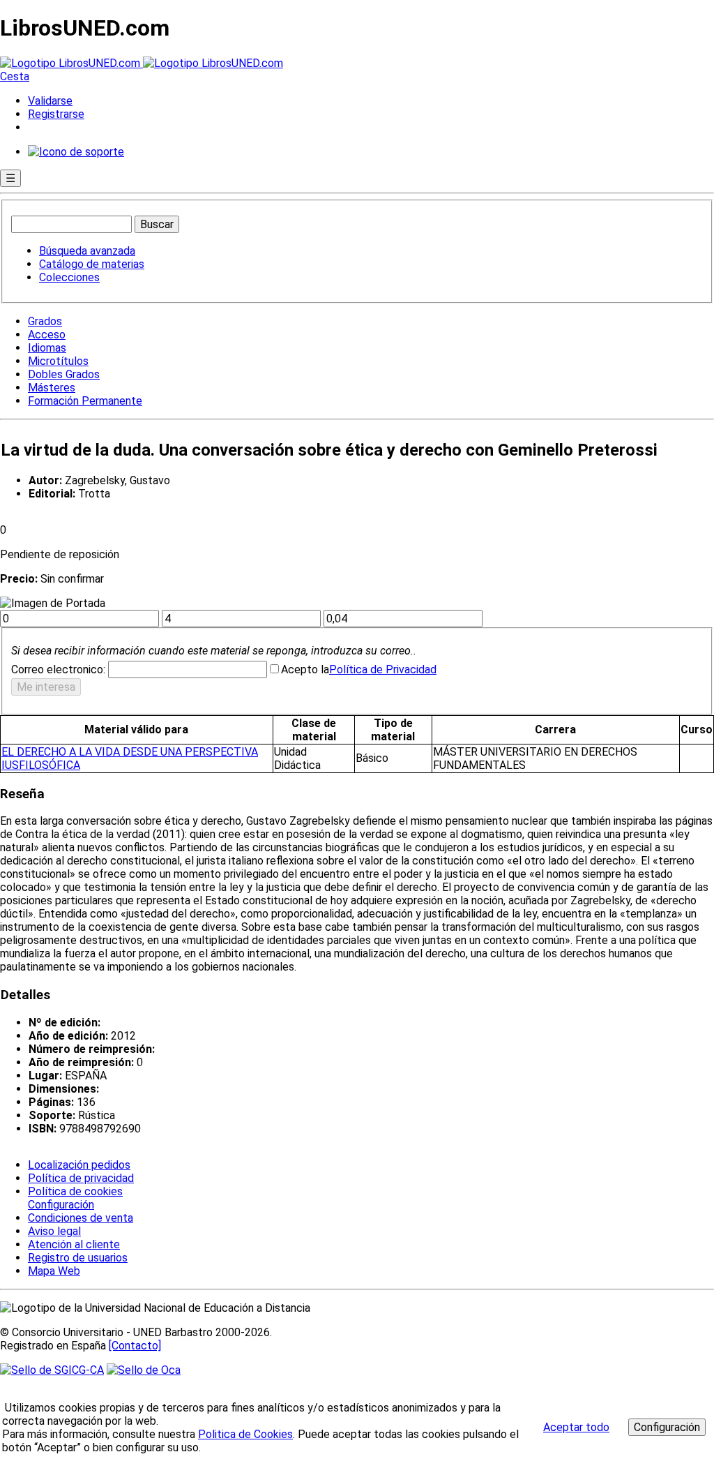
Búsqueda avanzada (87, 250)
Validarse (50, 100)
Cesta (14, 76)
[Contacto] (135, 1345)
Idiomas (47, 347)
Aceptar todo (576, 1427)
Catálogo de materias (91, 264)
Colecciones (69, 277)
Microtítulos (58, 361)
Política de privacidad (81, 1178)
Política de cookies (75, 1191)
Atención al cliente (74, 1244)
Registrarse (56, 114)
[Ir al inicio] (141, 63)
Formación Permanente (85, 400)
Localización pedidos (79, 1165)
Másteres (51, 387)
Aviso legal (54, 1231)
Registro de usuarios (78, 1257)
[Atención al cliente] (76, 151)
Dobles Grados (64, 374)
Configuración (60, 1205)
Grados (45, 321)
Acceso (47, 334)
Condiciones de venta (80, 1218)
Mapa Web (54, 1271)
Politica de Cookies (245, 1434)
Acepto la (305, 669)
